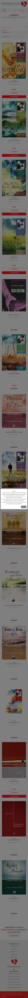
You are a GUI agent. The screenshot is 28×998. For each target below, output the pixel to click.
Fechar (24, 506)
